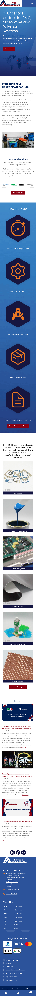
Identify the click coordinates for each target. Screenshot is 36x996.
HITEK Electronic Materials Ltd (16, 873)
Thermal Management (18, 569)
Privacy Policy (10, 966)
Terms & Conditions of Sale (14, 973)
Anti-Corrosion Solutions (18, 644)
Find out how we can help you (18, 426)
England (8, 886)
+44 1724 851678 (11, 894)
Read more (24, 747)
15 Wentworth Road (12, 875)
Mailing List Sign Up (11, 980)
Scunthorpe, (10, 880)
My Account (9, 963)
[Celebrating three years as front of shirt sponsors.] (17, 808)
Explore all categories (18, 687)
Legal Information (11, 977)
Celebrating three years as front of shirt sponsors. (17, 821)
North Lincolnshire (12, 882)
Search (18, 993)
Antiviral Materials (18, 681)
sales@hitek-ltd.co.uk (12, 890)
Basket (27, 991)
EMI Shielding (18, 493)
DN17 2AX (9, 884)
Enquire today (9, 49)
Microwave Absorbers (18, 606)
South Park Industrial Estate (15, 878)
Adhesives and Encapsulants (18, 531)
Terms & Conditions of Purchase (15, 970)
